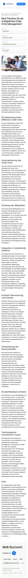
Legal (20, 573)
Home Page (7, 559)
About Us (5, 573)
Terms (15, 573)
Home (2, 13)
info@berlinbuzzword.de (11, 563)
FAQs (21, 559)
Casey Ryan (6, 31)
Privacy (11, 573)
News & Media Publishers (15, 13)
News (7, 13)
